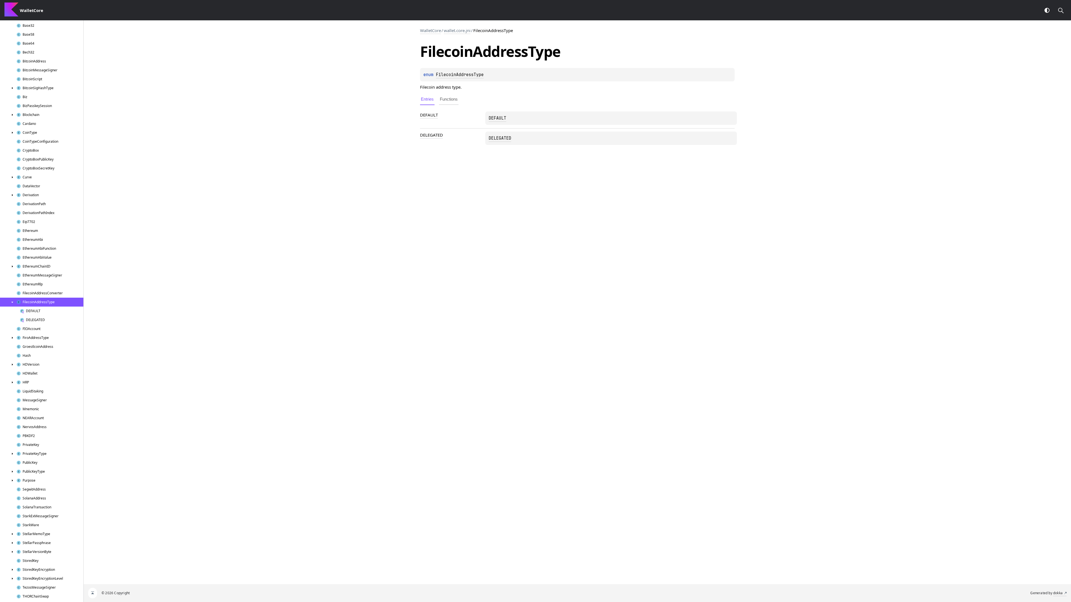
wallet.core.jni (457, 30)
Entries (427, 99)
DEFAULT (429, 115)
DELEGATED (431, 135)
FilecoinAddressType (460, 74)
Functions (449, 99)
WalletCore (430, 30)
